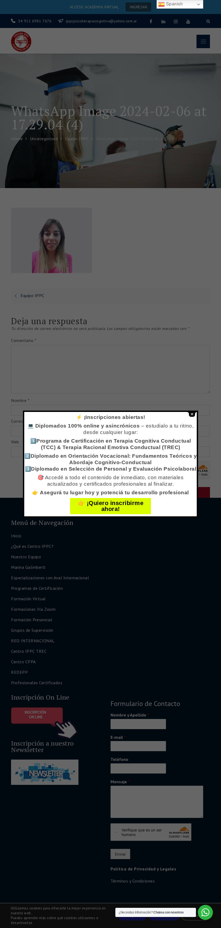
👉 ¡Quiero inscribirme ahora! (111, 506)
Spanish (174, 4)
